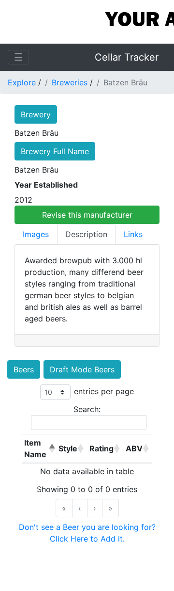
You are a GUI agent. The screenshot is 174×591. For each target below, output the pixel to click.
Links (133, 234)
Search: (87, 409)
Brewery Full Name (55, 151)
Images (36, 234)
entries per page (104, 391)
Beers (24, 369)
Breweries (69, 82)
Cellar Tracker (127, 57)
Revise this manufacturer (87, 215)
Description (86, 234)
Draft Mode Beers (82, 369)
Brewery (36, 114)
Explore (22, 82)
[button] (50, 448)
